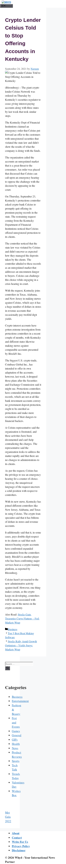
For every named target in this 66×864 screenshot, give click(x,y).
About (15, 833)
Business (12, 629)
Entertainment (20, 701)
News (15, 748)
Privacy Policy (21, 846)
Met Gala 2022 (8, 817)
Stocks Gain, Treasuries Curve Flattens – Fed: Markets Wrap (22, 618)
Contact (17, 837)
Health (16, 744)
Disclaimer (19, 850)
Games (16, 731)
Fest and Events (16, 722)
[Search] (7, 668)
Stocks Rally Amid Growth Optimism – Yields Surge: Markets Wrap (21, 645)
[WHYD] (6, 2)
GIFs (15, 740)
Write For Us (20, 842)
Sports (15, 761)
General (16, 735)
